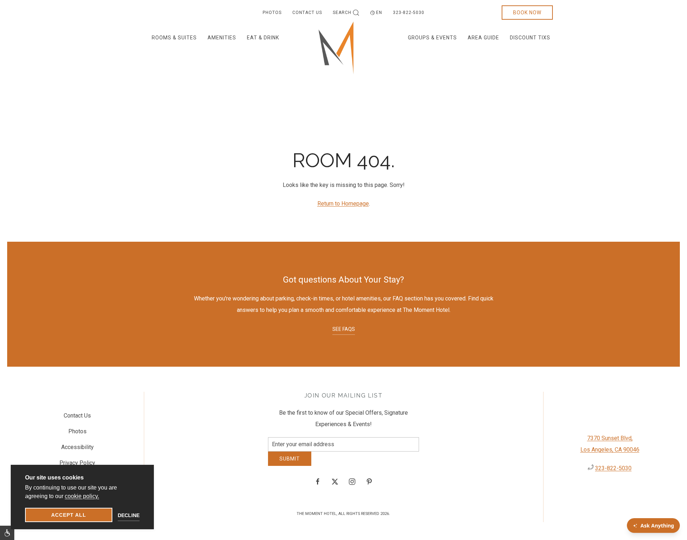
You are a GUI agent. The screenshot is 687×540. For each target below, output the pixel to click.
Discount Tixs (530, 37)
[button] (7, 533)
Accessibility (77, 450)
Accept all (68, 515)
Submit (289, 464)
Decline (129, 515)
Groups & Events (432, 37)
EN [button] (379, 12)
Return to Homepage (343, 203)
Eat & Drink (263, 37)
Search (342, 12)
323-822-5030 (408, 12)
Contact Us (307, 12)
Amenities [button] (222, 37)
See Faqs (343, 329)
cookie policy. (82, 496)
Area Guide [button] (483, 37)
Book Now (527, 12)
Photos (272, 12)
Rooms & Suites (174, 37)
